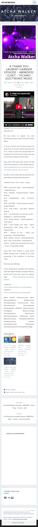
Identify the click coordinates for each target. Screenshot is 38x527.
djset (8, 392)
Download (27, 128)
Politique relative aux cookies (20, 519)
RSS (12, 131)
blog (7, 389)
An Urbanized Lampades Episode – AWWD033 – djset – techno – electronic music (19, 416)
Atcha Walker (8, 2)
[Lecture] (6, 125)
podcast (13, 389)
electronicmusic (16, 392)
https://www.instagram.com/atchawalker (18, 287)
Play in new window (16, 128)
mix (23, 392)
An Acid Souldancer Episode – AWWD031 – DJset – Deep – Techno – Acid (19, 405)
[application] (19, 125)
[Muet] (26, 125)
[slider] (30, 124)
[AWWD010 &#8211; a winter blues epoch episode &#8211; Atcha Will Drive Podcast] (24, 339)
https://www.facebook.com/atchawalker (17, 292)
